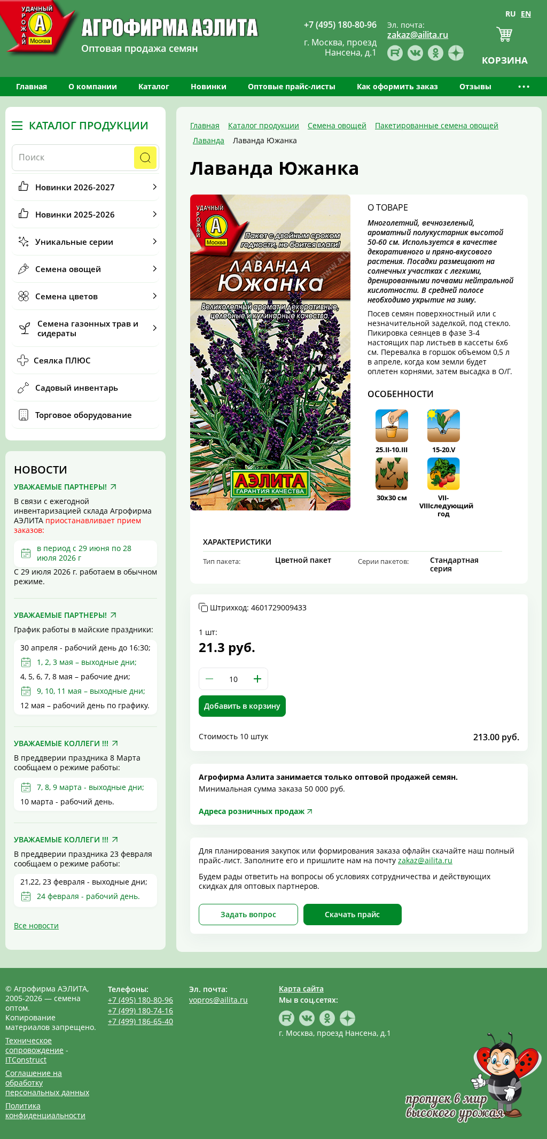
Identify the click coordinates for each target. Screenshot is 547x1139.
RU (510, 14)
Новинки (208, 86)
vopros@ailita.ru (218, 1000)
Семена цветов (66, 296)
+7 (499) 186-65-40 (140, 1021)
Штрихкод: (258, 608)
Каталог (153, 86)
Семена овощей (68, 269)
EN (526, 14)
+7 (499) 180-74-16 (140, 1010)
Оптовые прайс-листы (291, 86)
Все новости (36, 925)
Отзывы (475, 86)
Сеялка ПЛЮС (62, 360)
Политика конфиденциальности (45, 1110)
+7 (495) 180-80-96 (140, 1000)
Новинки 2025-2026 (75, 214)
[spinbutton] (233, 678)
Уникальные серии (74, 241)
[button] (257, 678)
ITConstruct (25, 1060)
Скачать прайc (352, 914)
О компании (92, 86)
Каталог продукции (89, 126)
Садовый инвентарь (76, 387)
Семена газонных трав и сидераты (87, 328)
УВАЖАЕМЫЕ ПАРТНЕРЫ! (60, 487)
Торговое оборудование (83, 414)
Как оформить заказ (397, 86)
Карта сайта (301, 988)
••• (524, 86)
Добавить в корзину (242, 706)
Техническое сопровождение (34, 1045)
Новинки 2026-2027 (75, 187)
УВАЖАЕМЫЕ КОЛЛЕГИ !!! (61, 743)
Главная (31, 86)
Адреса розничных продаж (251, 811)
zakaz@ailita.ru (425, 860)
